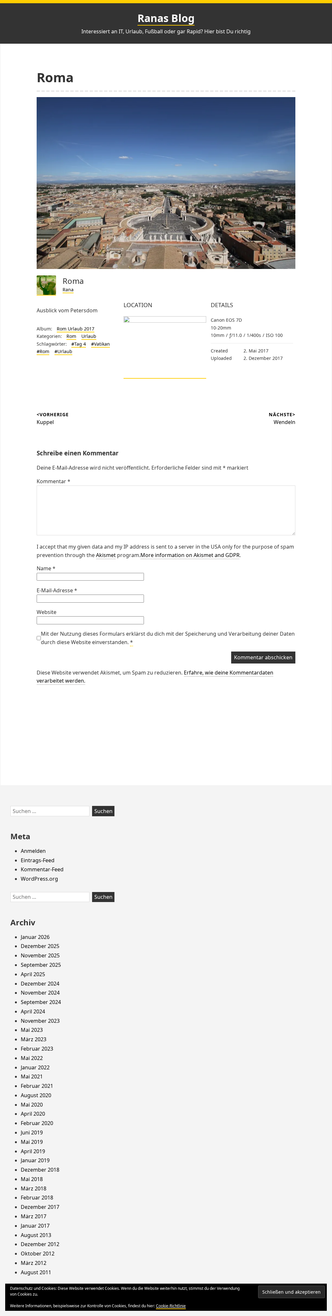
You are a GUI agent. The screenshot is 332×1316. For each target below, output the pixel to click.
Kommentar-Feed (42, 869)
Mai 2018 (32, 1179)
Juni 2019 (32, 1132)
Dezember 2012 (40, 1244)
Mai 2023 (32, 1029)
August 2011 (36, 1272)
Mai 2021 (32, 1076)
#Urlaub (63, 351)
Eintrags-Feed (37, 860)
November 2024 (40, 992)
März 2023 (33, 1039)
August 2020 (36, 1095)
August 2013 (36, 1235)
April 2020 (33, 1113)
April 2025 (33, 974)
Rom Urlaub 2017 (75, 329)
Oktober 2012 (37, 1253)
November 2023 (40, 1020)
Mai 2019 (32, 1141)
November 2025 (40, 955)
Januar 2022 (35, 1067)
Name (46, 568)
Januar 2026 (35, 937)
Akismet (106, 555)
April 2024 (33, 1011)
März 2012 (33, 1262)
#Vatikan (100, 344)
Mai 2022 (32, 1058)
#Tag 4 (78, 344)
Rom (71, 336)
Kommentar (53, 481)
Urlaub (88, 336)
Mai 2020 (32, 1104)
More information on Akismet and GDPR (190, 555)
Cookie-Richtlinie (171, 1306)
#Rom (43, 351)
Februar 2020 (37, 1123)
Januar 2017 (35, 1225)
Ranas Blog (166, 18)
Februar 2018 (37, 1197)
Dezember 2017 (40, 1206)
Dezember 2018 (40, 1169)
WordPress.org (39, 878)
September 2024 (41, 1002)
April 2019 (33, 1151)
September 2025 (41, 964)
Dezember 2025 (40, 946)
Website (46, 612)
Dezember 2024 (40, 983)
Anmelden (33, 850)
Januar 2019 (35, 1160)
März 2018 (33, 1188)
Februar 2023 (37, 1048)
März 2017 (33, 1216)
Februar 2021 (37, 1085)
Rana (68, 289)
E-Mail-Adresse (57, 590)
